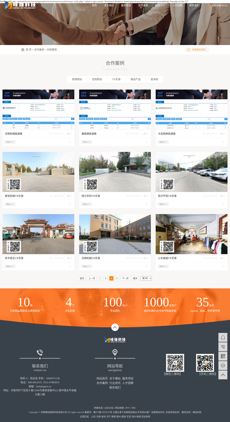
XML (133, 408)
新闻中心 (160, 5)
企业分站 (109, 408)
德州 (118, 416)
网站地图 (119, 408)
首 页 (28, 49)
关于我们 (109, 5)
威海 (123, 416)
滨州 (133, 416)
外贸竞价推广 (144, 412)
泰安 (103, 416)
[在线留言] (222, 365)
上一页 (92, 278)
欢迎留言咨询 (198, 49)
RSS (127, 408)
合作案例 (143, 5)
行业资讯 (115, 383)
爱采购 (154, 79)
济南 (98, 416)
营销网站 (77, 79)
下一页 (125, 278)
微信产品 (136, 79)
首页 (94, 5)
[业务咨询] (222, 337)
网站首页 (102, 378)
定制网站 (97, 79)
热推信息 (98, 408)
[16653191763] (222, 346)
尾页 (135, 278)
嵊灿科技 (197, 412)
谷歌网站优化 (157, 412)
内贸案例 (52, 49)
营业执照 (145, 416)
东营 (128, 416)
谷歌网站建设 (130, 412)
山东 (93, 416)
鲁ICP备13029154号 (102, 412)
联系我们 (194, 5)
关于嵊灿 (115, 378)
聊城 (113, 416)
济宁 (108, 416)
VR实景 (116, 79)
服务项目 (126, 5)
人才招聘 (177, 5)
